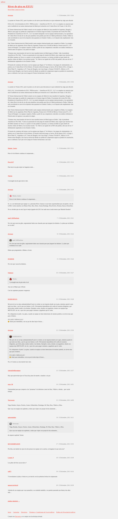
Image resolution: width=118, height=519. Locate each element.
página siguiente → (14, 501)
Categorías (16, 512)
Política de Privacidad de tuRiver (65, 512)
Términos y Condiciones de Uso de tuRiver (41, 512)
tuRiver (3, 2)
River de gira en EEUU (20, 6)
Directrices (24, 512)
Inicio (9, 512)
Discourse (18, 516)
